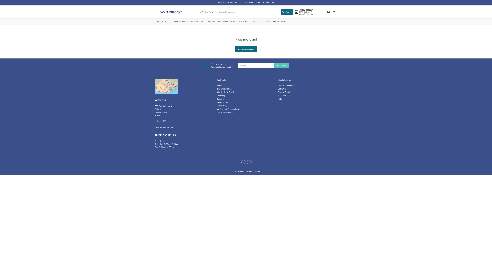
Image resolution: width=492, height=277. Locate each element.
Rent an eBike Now (224, 89)
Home (157, 22)
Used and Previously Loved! (186, 22)
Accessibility (222, 106)
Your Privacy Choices (225, 112)
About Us (254, 22)
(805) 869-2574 (161, 121)
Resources (265, 22)
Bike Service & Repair (227, 22)
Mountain (282, 95)
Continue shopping (246, 49)
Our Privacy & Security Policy (228, 109)
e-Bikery (241, 171)
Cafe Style (282, 89)
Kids (280, 99)
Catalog (165, 22)
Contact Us (278, 22)
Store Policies (222, 102)
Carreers (220, 99)
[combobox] (255, 12)
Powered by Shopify (253, 171)
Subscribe (281, 66)
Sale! (203, 22)
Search (219, 85)
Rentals (211, 22)
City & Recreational (286, 85)
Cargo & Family (284, 92)
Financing (243, 22)
